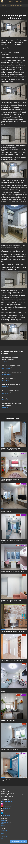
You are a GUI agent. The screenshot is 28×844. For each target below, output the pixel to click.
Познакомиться (6, 374)
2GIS (2, 823)
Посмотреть (5, 380)
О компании (4, 836)
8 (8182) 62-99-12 (13, 2)
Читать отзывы (6, 361)
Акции (17, 5)
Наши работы (4, 5)
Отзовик (3, 825)
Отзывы (12, 5)
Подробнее (5, 386)
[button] (24, 422)
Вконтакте (3, 820)
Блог (21, 5)
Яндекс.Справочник (5, 822)
